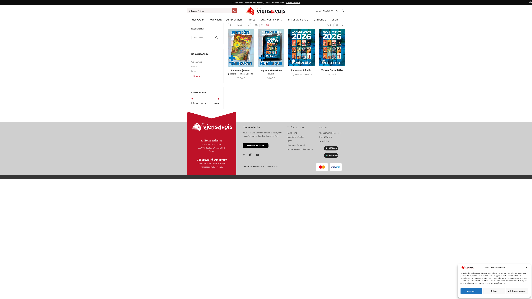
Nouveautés (198, 19)
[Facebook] (244, 155)
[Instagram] (250, 155)
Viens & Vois (272, 166)
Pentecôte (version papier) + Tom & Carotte (240, 72)
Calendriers (320, 19)
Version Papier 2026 (332, 70)
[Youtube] (257, 155)
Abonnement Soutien (301, 70)
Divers (335, 19)
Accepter (471, 291)
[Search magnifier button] (234, 10)
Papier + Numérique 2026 (271, 72)
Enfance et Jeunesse (271, 19)
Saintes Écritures (235, 19)
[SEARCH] (216, 37)
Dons (193, 71)
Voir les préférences (517, 291)
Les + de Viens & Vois (297, 19)
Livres (252, 19)
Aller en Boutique (293, 2)
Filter (216, 103)
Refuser (494, 291)
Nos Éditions (215, 19)
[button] (526, 267)
